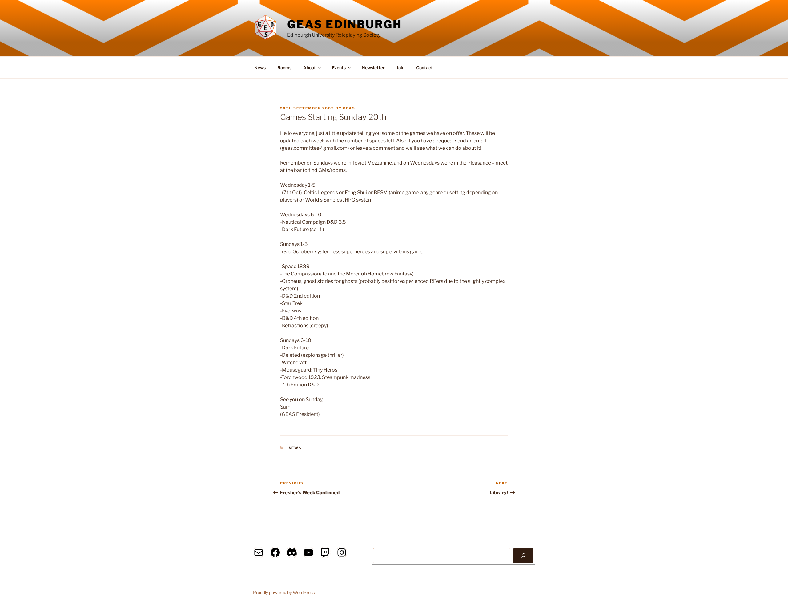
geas (349, 108)
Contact (424, 67)
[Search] (523, 555)
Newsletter (373, 67)
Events (339, 67)
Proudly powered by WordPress (284, 592)
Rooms (284, 67)
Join (400, 67)
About (309, 67)
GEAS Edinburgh (344, 24)
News (260, 67)
